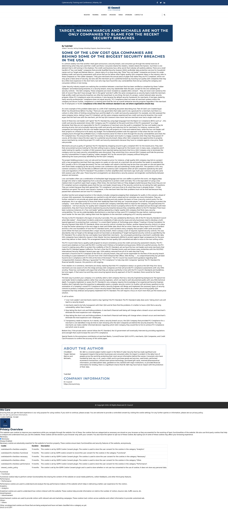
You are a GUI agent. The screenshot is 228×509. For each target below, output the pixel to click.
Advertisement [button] (5, 493)
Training (95, 15)
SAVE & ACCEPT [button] (6, 507)
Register (87, 15)
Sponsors (128, 15)
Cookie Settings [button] (6, 417)
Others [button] (2, 500)
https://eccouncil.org (72, 384)
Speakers (112, 15)
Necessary (5, 439)
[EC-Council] (114, 9)
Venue (120, 15)
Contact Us (139, 15)
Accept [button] (15, 417)
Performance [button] (5, 479)
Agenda (104, 15)
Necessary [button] (4, 436)
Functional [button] (4, 471)
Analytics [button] (3, 486)
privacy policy (197, 412)
